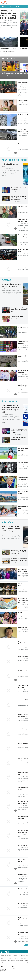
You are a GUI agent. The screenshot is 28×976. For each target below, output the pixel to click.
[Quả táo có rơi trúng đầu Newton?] (8, 269)
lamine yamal (10, 960)
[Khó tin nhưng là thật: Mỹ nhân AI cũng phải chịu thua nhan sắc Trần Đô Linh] (8, 865)
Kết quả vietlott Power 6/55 (6, 958)
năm (13, 958)
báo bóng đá (15, 955)
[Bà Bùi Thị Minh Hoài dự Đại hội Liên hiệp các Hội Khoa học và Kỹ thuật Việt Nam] (8, 574)
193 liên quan (26, 358)
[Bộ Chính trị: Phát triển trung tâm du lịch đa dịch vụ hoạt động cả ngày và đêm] (8, 496)
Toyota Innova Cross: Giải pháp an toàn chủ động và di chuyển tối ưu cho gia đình (18, 552)
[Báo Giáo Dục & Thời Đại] (19, 760)
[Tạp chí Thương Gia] (12, 191)
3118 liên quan (10, 168)
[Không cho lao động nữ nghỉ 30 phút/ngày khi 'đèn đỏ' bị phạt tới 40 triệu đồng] (8, 821)
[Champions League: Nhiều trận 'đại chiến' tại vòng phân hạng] (8, 661)
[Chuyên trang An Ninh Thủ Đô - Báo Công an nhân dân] (19, 223)
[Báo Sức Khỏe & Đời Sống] (21, 52)
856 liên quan (19, 562)
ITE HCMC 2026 (3, 955)
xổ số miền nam (4, 957)
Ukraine (21, 962)
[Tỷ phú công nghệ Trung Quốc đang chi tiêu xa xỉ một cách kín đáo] (8, 467)
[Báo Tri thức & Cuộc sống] (20, 702)
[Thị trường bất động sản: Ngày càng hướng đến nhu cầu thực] (8, 120)
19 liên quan (26, 84)
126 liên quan (25, 760)
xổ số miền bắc (20, 960)
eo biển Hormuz (16, 962)
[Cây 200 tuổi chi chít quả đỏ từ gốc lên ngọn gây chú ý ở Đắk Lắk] (6, 319)
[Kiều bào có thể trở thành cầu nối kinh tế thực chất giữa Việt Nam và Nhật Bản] (6, 198)
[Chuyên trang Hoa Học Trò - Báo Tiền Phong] (19, 452)
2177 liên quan (10, 20)
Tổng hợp (13, 968)
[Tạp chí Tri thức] (19, 102)
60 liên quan (19, 201)
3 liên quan (9, 533)
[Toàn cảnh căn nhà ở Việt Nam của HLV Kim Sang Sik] (8, 149)
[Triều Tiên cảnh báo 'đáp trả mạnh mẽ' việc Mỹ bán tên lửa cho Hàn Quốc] (8, 589)
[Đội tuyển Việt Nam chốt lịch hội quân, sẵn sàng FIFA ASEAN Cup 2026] (8, 763)
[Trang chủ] (4, 2)
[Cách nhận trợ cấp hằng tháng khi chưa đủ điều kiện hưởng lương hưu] (8, 511)
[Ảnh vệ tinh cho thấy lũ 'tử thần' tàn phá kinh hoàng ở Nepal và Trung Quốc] (8, 254)
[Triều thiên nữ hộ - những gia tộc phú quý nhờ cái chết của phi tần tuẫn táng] (8, 690)
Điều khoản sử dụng (3, 969)
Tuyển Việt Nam (11, 957)
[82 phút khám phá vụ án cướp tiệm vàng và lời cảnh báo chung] (8, 87)
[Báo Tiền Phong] (19, 239)
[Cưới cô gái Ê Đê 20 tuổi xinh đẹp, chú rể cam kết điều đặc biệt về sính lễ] (6, 310)
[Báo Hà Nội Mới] (3, 168)
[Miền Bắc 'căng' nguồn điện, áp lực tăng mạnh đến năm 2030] (8, 734)
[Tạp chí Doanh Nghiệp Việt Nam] (12, 562)
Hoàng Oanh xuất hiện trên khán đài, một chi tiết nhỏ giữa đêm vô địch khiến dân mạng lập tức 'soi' (10, 74)
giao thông (9, 955)
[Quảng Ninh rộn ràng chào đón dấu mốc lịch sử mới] (8, 879)
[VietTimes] (19, 573)
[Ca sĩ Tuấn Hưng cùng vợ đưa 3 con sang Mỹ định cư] (8, 618)
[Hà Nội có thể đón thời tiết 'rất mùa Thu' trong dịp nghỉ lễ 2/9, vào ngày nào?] (8, 453)
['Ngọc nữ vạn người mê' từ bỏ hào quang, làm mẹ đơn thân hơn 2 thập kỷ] (8, 647)
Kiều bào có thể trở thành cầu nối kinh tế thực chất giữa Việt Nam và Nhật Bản (18, 198)
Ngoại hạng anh (3, 960)
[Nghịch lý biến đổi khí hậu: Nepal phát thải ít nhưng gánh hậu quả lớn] (8, 361)
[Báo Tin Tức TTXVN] (12, 201)
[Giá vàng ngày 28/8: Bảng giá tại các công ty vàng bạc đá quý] (8, 908)
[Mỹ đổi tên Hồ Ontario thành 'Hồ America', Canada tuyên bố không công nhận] (8, 375)
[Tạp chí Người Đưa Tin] (19, 876)
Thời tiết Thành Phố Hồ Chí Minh (20, 957)
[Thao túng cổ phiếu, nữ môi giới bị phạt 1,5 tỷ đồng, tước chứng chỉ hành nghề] (8, 346)
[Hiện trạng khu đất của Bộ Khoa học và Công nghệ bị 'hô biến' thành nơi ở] (8, 937)
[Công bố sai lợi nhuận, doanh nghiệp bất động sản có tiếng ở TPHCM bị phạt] (8, 792)
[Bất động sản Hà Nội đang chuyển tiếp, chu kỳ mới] (8, 894)
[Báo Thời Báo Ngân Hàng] (20, 731)
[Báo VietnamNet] (19, 209)
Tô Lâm (15, 960)
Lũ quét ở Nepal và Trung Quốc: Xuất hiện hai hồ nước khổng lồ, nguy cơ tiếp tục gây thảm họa (8, 50)
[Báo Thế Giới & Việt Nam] (19, 481)
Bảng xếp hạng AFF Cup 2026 (20, 958)
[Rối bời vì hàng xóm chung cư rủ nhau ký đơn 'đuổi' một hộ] (8, 748)
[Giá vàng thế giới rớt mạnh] (8, 850)
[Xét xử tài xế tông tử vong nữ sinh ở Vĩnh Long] (8, 212)
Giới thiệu (1, 968)
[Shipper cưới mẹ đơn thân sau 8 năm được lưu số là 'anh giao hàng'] (8, 105)
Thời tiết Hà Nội (22, 955)
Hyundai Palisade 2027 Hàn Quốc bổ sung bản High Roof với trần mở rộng (11, 529)
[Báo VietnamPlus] (2, 20)
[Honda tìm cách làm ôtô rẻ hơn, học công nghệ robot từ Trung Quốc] (8, 705)
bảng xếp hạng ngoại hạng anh (6, 962)
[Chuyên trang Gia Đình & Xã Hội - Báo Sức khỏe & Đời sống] (19, 133)
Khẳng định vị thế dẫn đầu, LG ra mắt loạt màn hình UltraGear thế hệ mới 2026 (19, 431)
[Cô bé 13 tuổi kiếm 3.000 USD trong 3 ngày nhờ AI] (6, 440)
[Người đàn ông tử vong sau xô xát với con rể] (8, 632)
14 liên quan (11, 414)
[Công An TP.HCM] (19, 84)
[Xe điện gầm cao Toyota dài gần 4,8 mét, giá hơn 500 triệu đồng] (6, 561)
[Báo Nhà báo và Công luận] (1, 53)
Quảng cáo (1, 971)
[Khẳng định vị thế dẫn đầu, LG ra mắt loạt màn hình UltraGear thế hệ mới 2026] (6, 431)
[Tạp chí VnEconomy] (19, 464)
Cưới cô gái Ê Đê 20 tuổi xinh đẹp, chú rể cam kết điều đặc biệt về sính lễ (19, 309)
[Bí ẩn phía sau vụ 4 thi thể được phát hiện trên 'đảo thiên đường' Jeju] (8, 332)
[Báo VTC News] (20, 495)
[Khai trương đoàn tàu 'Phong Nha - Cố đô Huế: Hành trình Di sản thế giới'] (8, 777)
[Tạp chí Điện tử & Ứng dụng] (12, 434)
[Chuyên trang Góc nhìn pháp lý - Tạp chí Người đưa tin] (19, 146)
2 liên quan (19, 313)
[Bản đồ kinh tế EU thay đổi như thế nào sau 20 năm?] (6, 190)
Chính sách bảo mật (3, 970)
